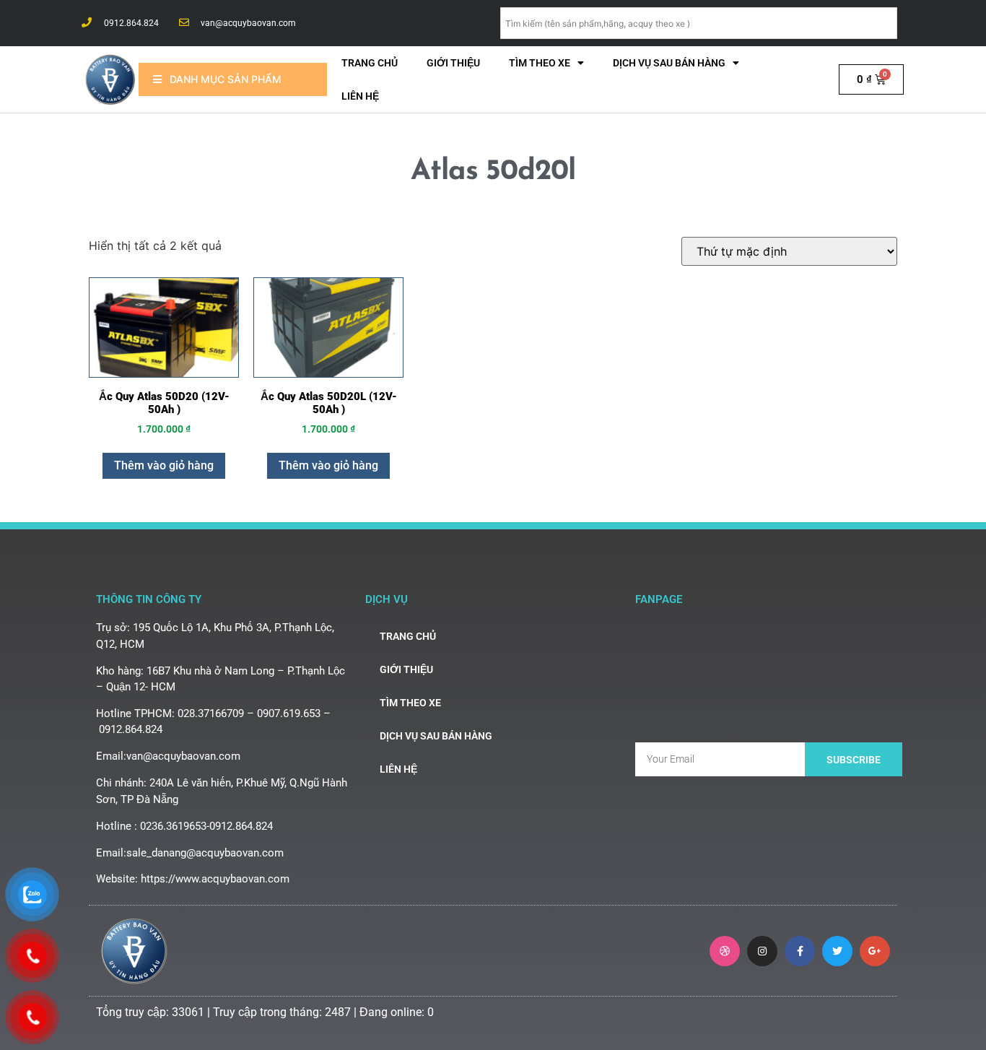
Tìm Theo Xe (539, 63)
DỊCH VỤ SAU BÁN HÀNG (669, 63)
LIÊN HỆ (360, 96)
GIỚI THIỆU (453, 63)
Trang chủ (369, 63)
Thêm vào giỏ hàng (164, 465)
